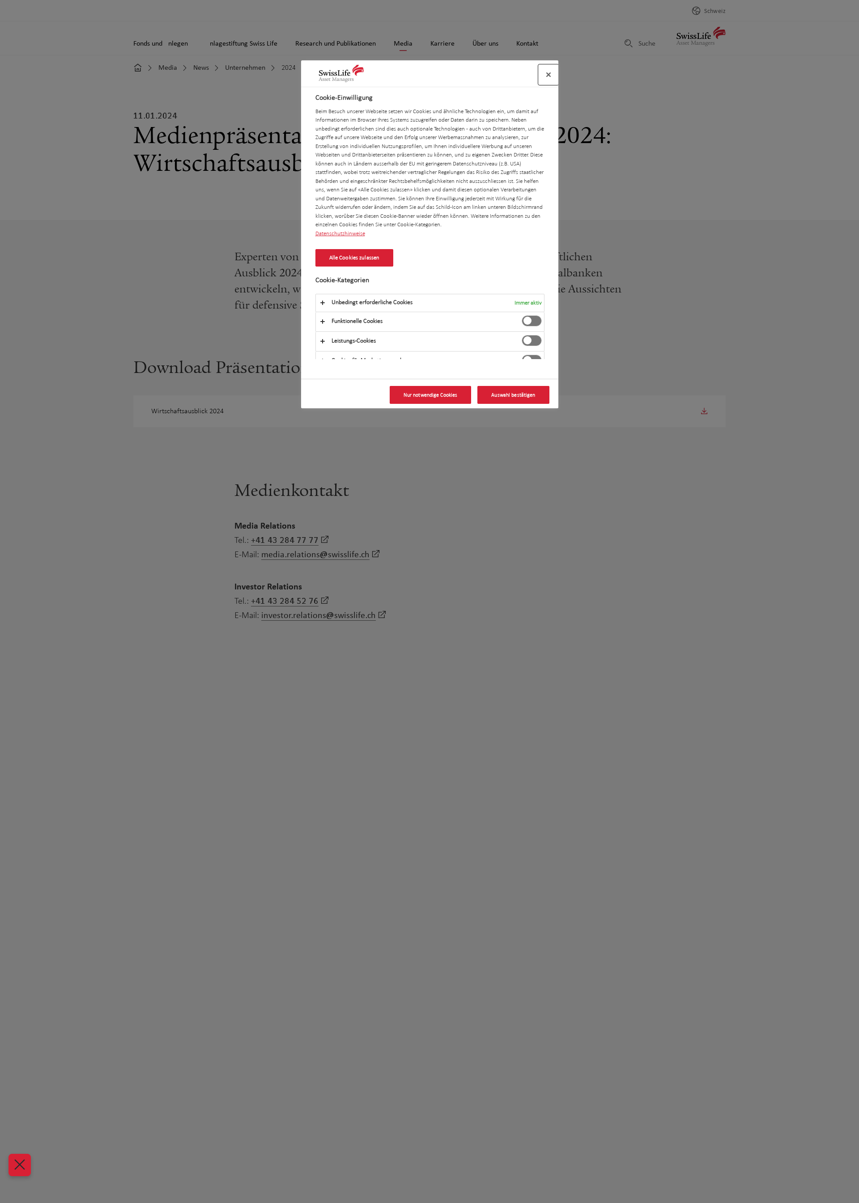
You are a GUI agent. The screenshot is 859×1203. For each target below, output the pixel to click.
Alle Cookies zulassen (354, 257)
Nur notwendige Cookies (431, 395)
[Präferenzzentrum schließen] (548, 75)
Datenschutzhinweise (340, 233)
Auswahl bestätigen (513, 395)
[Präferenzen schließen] (20, 1165)
